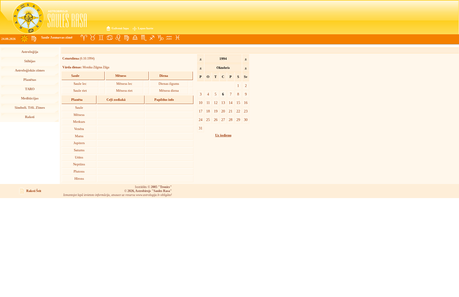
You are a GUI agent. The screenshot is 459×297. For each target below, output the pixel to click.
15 (238, 103)
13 (223, 103)
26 (216, 120)
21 (230, 111)
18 (208, 111)
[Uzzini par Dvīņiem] (101, 38)
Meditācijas (30, 98)
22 (238, 111)
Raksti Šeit (33, 191)
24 (200, 120)
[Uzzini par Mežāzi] (160, 38)
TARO (30, 89)
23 (246, 111)
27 (223, 120)
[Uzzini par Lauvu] (118, 38)
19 (216, 111)
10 (200, 103)
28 (230, 120)
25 (208, 120)
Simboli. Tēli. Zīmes (30, 108)
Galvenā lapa (120, 28)
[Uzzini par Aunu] (84, 38)
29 (238, 120)
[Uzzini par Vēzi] (109, 38)
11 (208, 103)
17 (200, 111)
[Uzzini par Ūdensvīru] (169, 38)
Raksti (30, 117)
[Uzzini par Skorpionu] (143, 38)
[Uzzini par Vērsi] (92, 38)
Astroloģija (29, 52)
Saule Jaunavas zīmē (57, 37)
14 (230, 103)
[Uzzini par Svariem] (135, 38)
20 (223, 111)
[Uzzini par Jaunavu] (126, 38)
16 (246, 103)
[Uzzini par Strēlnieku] (152, 38)
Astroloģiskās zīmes (30, 70)
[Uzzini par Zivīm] (177, 38)
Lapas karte (145, 28)
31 (200, 128)
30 (246, 120)
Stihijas (29, 61)
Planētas (29, 80)
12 (216, 103)
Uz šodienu (223, 135)
